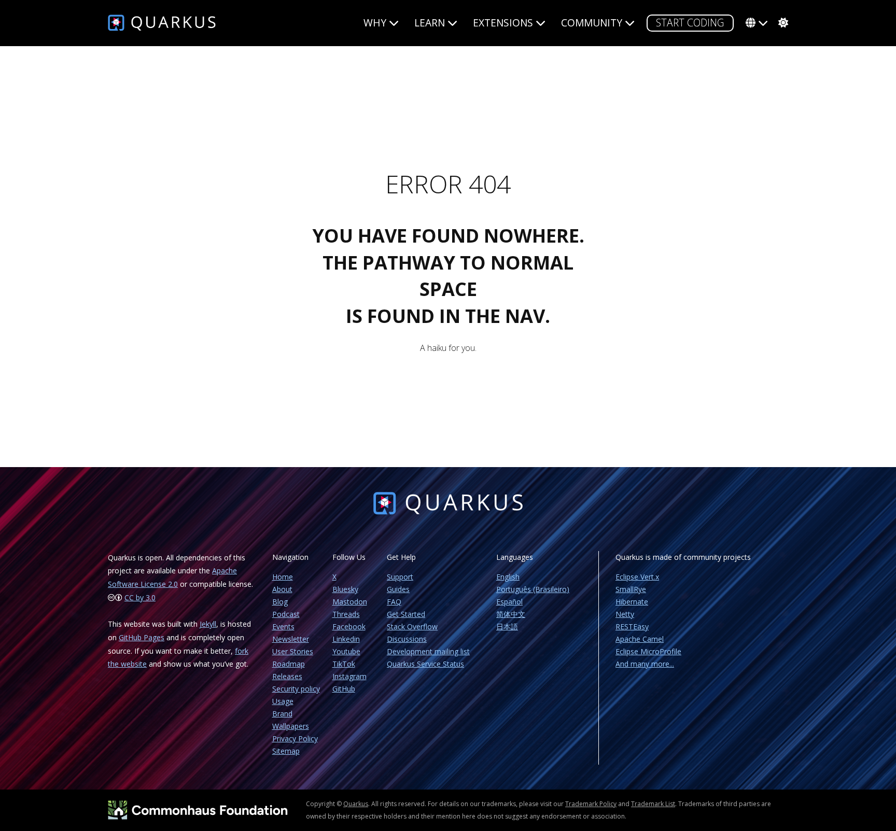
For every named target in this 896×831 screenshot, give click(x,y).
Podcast (286, 614)
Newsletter (290, 639)
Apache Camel (639, 639)
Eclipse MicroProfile (648, 651)
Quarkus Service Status (425, 664)
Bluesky (345, 589)
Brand (282, 714)
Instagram (349, 676)
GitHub (343, 689)
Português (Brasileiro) (532, 589)
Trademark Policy (591, 803)
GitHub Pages (141, 637)
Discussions (407, 639)
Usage (282, 701)
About (282, 589)
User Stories (292, 651)
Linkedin (346, 639)
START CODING (690, 23)
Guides (398, 589)
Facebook (349, 626)
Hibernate (631, 602)
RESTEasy (632, 626)
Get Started (406, 614)
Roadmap (288, 664)
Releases (287, 676)
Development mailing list (428, 651)
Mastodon (349, 602)
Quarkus (355, 803)
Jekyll (208, 624)
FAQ (394, 602)
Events (283, 626)
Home (282, 577)
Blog (280, 602)
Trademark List (653, 803)
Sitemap (286, 751)
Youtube (346, 651)
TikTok (343, 664)
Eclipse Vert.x (637, 577)
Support (400, 577)
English (508, 577)
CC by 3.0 (140, 597)
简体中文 (510, 614)
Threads (346, 614)
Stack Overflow (412, 626)
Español (509, 602)
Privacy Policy (295, 738)
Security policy (296, 689)
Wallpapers (290, 726)
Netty (624, 614)
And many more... (644, 664)
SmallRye (630, 589)
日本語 (507, 626)
